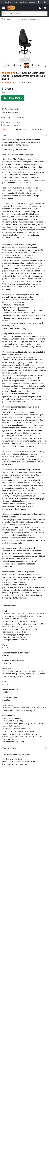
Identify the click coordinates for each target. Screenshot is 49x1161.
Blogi (7, 2)
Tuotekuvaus (7, 129)
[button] (39, 2)
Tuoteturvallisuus (38, 129)
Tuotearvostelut (21, 129)
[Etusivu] (11, 7)
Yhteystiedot (30, 2)
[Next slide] (46, 66)
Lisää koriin (13, 98)
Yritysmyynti (19, 2)
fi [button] (45, 2)
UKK (11, 2)
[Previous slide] (3, 66)
